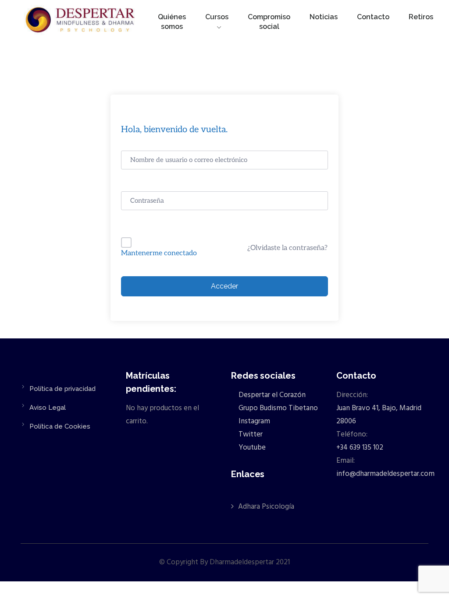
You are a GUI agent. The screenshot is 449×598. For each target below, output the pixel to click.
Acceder (224, 286)
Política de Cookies (59, 426)
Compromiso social (269, 22)
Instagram (253, 421)
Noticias (324, 17)
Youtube (251, 448)
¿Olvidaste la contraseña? (287, 248)
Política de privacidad (62, 389)
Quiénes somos (172, 22)
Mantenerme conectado (159, 253)
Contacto (373, 17)
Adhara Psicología (266, 507)
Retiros (421, 17)
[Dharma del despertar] (81, 21)
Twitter (250, 434)
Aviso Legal (47, 408)
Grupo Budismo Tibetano (277, 408)
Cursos (216, 17)
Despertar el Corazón (271, 395)
